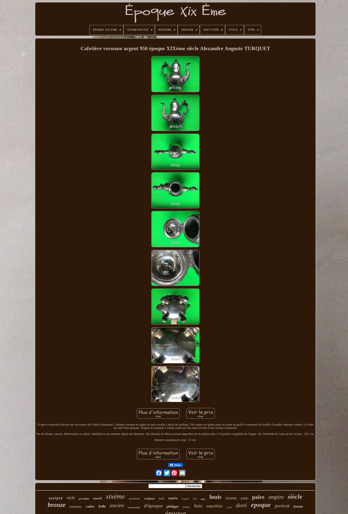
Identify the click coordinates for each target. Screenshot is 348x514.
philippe (173, 506)
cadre (90, 506)
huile (161, 498)
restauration (134, 507)
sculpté (56, 498)
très (195, 498)
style (71, 497)
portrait (282, 505)
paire (258, 497)
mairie (173, 498)
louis (215, 496)
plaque (186, 506)
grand (229, 507)
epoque (261, 504)
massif (97, 498)
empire (276, 497)
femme (298, 506)
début (203, 499)
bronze (56, 504)
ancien (117, 505)
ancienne (134, 498)
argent (185, 498)
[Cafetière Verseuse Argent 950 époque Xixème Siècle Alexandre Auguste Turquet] (175, 74)
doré (241, 505)
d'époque (153, 505)
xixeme (231, 498)
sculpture (149, 498)
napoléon (214, 506)
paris (244, 498)
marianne (75, 506)
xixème (115, 496)
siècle (295, 496)
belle (102, 506)
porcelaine (84, 498)
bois (198, 505)
